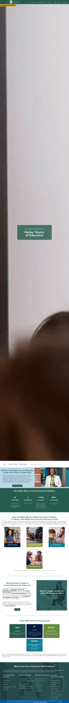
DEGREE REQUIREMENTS (17, 485)
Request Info (33, 2)
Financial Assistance (40, 2)
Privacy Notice (36, 702)
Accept (60, 701)
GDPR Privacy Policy (43, 702)
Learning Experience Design (34, 544)
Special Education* (57, 544)
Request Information (9, 5)
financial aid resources (53, 655)
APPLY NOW (17, 609)
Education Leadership (12, 544)
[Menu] (63, 2)
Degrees (49, 2)
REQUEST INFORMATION (52, 597)
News (46, 2)
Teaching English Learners (34, 566)
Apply (29, 2)
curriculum (5, 589)
